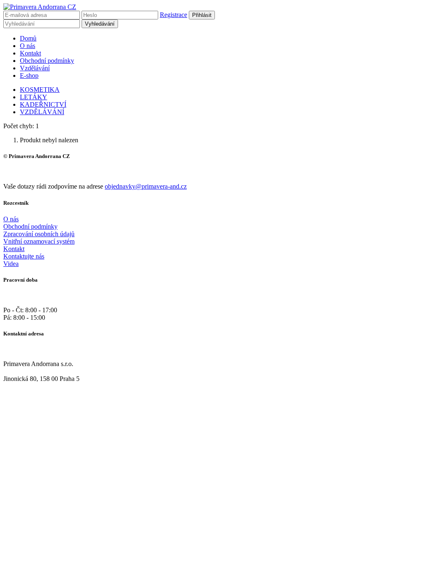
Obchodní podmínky (47, 60)
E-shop (29, 75)
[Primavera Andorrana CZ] (39, 6)
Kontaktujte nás (23, 256)
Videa (11, 263)
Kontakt (30, 53)
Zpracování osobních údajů (39, 233)
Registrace (173, 14)
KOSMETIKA (40, 89)
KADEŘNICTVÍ (43, 104)
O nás (27, 45)
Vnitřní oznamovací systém (39, 241)
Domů (28, 38)
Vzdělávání (35, 68)
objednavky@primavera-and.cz (146, 186)
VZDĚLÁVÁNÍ (42, 111)
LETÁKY (33, 97)
